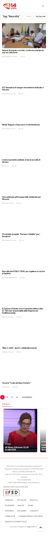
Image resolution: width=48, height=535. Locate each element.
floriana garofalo (7, 277)
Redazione (5, 203)
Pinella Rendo (6, 93)
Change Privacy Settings (31, 516)
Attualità (21, 500)
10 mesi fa (6, 387)
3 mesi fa (12, 93)
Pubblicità (10, 516)
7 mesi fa (10, 203)
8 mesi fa (14, 277)
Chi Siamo (21, 511)
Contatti (34, 511)
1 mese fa (14, 56)
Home (29, 16)
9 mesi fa (10, 317)
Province (9, 511)
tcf (3, 166)
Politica (34, 500)
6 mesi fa (6, 166)
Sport (30, 505)
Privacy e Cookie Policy (16, 522)
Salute (21, 505)
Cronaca (9, 500)
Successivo (27, 397)
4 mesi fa (12, 128)
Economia (9, 505)
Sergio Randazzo (7, 56)
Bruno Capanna (6, 240)
